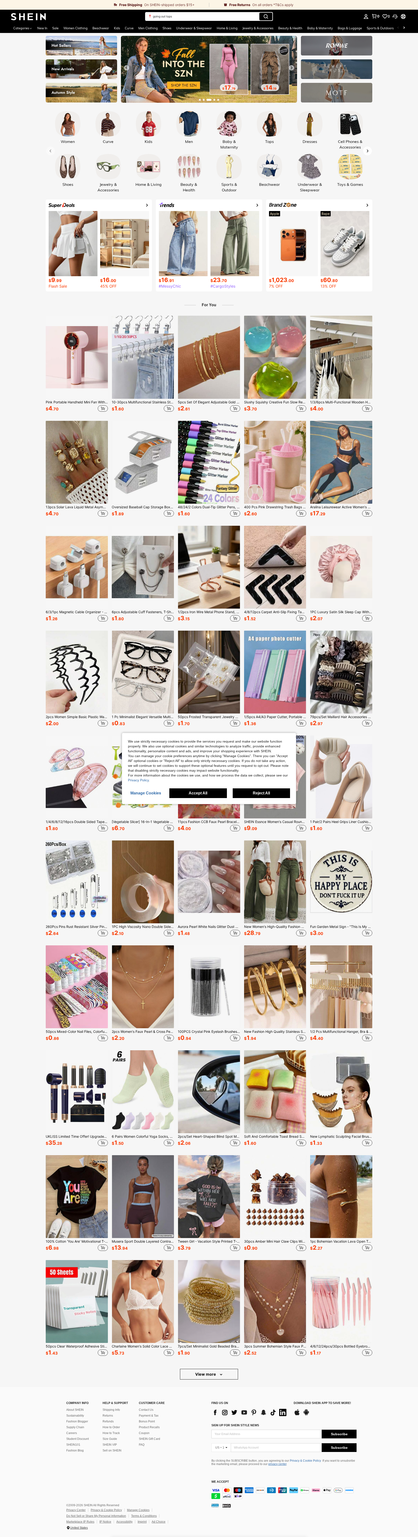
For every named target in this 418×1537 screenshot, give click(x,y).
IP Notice (105, 1521)
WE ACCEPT (220, 1481)
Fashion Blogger (77, 1421)
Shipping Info (111, 1410)
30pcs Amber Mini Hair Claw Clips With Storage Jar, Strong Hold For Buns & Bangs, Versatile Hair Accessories (275, 1241)
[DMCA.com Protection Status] (226, 1505)
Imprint (142, 1521)
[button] (395, 16)
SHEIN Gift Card (149, 1439)
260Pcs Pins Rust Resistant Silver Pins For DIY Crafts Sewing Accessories (77, 927)
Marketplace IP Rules (80, 1521)
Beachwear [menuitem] (100, 28)
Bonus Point (147, 1421)
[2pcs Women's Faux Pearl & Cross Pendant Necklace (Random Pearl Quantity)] (143, 986)
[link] (104, 5)
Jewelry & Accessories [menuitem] (257, 28)
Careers (71, 1433)
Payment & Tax (148, 1415)
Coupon (144, 1433)
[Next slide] (291, 68)
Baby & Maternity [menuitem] (320, 28)
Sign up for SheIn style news (235, 1425)
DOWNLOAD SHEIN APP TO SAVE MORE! (322, 1403)
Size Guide (110, 1439)
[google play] (306, 1414)
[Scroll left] (398, 28)
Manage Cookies (138, 1510)
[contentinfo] (284, 1493)
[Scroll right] (404, 28)
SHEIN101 (73, 1444)
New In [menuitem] (42, 28)
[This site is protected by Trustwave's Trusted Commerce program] (215, 1505)
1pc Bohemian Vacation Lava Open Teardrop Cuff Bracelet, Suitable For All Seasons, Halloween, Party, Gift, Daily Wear (341, 1241)
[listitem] (77, 364)
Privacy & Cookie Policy (305, 1460)
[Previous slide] (126, 68)
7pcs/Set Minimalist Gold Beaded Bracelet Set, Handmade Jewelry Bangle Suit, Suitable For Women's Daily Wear (209, 1346)
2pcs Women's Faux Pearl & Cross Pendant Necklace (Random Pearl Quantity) (143, 1032)
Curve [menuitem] (129, 28)
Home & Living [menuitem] (227, 28)
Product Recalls (149, 1427)
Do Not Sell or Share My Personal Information (96, 1516)
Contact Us (146, 1410)
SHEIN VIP (110, 1444)
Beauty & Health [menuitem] (290, 28)
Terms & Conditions (144, 1516)
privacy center (277, 1464)
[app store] (297, 1414)
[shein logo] (28, 16)
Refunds (108, 1421)
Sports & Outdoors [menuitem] (380, 28)
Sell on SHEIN (112, 1450)
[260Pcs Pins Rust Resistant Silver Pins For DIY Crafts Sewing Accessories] (77, 881)
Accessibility (124, 1521)
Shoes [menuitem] (167, 28)
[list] (250, 1412)
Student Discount (77, 1439)
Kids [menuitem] (117, 28)
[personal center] (366, 16)
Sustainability (75, 1415)
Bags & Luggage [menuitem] (350, 28)
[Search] (265, 16)
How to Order (111, 1427)
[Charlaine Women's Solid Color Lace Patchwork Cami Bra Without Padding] (143, 1301)
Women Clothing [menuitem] (75, 28)
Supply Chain (75, 1427)
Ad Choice (158, 1521)
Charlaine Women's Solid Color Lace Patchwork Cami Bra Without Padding (143, 1346)
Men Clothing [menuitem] (148, 28)
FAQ (141, 1444)
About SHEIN (75, 1410)
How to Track (111, 1433)
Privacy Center (76, 1510)
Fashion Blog (75, 1450)
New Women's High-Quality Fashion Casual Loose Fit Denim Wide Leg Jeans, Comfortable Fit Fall (275, 927)
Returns (108, 1415)
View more (206, 1374)
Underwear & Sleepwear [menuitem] (194, 28)
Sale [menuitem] (55, 28)
